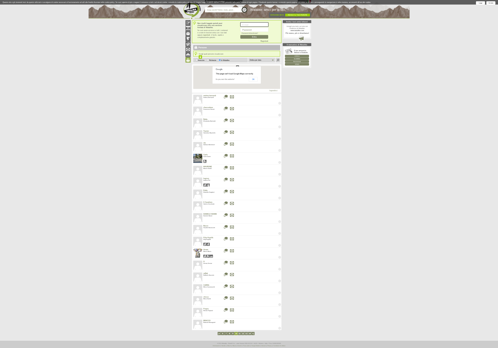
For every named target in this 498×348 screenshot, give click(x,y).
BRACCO (206, 321)
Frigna (206, 309)
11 (239, 333)
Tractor (206, 131)
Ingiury (206, 178)
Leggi (480, 3)
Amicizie (201, 60)
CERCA (297, 56)
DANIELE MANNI (210, 214)
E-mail (245, 25)
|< (219, 333)
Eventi (239, 345)
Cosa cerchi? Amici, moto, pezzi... (221, 10)
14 (250, 333)
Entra (254, 37)
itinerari (263, 345)
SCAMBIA (297, 59)
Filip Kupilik (208, 238)
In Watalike (225, 60)
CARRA (206, 285)
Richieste (212, 60)
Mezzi (234, 345)
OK (253, 79)
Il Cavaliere (207, 202)
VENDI (297, 64)
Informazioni (216, 345)
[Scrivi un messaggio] (232, 96)
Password (247, 30)
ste (204, 143)
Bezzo (205, 226)
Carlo (205, 155)
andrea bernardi (209, 96)
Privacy (269, 345)
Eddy (205, 190)
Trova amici (246, 345)
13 (246, 333)
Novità (223, 345)
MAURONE (207, 167)
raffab (205, 273)
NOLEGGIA (297, 61)
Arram (205, 250)
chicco (206, 297)
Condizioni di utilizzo (279, 345)
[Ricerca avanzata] (278, 60)
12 (243, 333)
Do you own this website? (225, 79)
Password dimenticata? (250, 33)
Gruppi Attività (255, 345)
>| (253, 333)
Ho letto (491, 3)
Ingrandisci (273, 91)
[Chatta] (225, 96)
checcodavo (208, 107)
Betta (205, 119)
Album (229, 345)
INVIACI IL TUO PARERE (297, 15)
